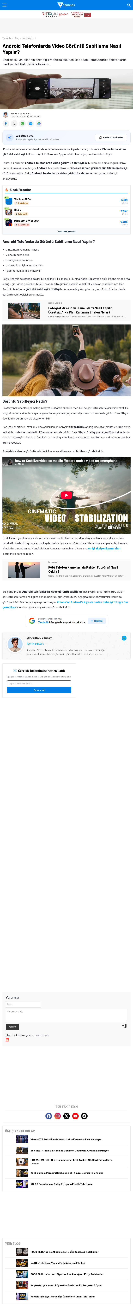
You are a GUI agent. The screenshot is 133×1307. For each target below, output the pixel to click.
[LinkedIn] (124, 638)
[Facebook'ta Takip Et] (48, 1116)
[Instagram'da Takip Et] (57, 1116)
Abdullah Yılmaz (20, 113)
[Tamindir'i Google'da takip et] (66, 621)
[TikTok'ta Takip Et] (84, 1116)
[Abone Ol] (39, 123)
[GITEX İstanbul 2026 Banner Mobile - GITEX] (66, 14)
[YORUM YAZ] (31, 126)
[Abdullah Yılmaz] (15, 638)
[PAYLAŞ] (6, 126)
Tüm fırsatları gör (66, 231)
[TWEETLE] (15, 126)
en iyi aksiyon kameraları (104, 548)
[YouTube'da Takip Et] (75, 1116)
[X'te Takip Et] (66, 1116)
